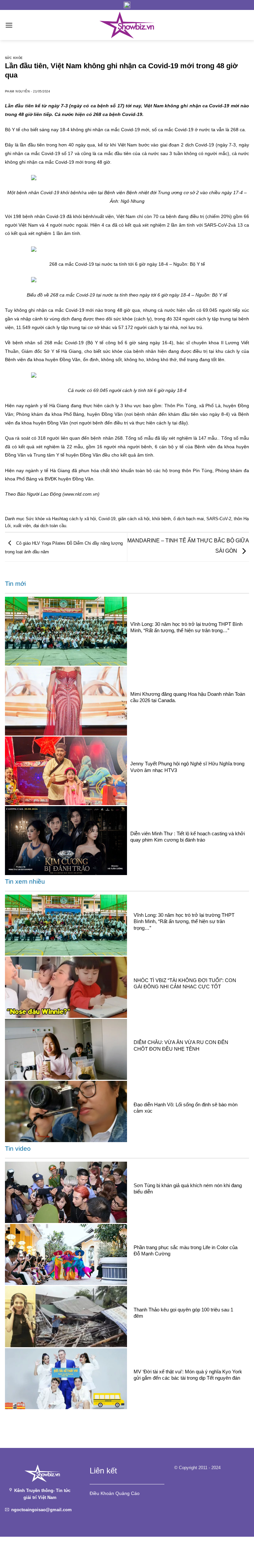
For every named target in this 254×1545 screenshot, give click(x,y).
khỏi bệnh (161, 518)
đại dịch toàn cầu (49, 525)
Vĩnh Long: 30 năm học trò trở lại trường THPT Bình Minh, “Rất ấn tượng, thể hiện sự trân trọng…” (186, 627)
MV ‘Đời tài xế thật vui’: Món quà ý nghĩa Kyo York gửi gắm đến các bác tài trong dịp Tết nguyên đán (188, 1375)
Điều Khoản (102, 1493)
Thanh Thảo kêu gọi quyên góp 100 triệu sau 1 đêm (183, 1313)
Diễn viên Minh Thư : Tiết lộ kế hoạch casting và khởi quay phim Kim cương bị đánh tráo (187, 837)
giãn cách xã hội (133, 518)
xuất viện (22, 525)
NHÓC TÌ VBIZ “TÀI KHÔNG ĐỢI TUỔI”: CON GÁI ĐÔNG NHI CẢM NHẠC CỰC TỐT (185, 983)
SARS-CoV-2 (218, 518)
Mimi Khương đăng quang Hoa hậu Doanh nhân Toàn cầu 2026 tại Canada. (187, 697)
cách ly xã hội (82, 518)
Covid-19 (107, 518)
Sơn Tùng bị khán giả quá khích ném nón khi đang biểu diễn (188, 1188)
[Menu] (9, 25)
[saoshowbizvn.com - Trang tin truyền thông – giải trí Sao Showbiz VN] (127, 25)
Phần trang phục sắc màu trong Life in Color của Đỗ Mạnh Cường (185, 1250)
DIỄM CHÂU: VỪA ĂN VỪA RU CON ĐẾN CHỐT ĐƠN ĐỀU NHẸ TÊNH (181, 1045)
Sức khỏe (14, 58)
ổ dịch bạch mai (188, 518)
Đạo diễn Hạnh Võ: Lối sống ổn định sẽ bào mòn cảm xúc (185, 1108)
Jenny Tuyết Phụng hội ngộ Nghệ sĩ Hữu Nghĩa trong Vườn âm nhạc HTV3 (187, 767)
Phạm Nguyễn (17, 91)
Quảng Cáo (127, 1493)
